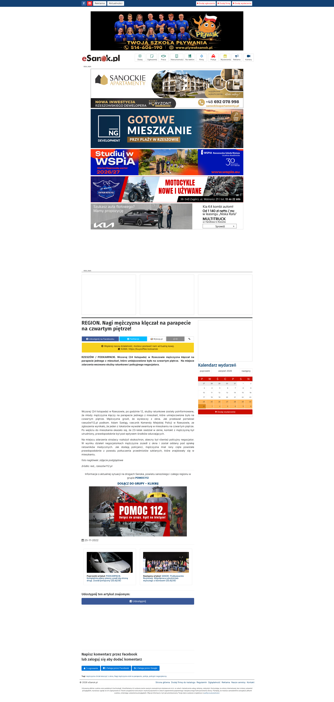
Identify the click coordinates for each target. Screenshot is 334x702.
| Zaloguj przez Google (146, 668)
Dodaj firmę (224, 3)
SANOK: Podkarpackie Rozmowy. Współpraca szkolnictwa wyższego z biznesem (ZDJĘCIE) (163, 578)
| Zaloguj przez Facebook (117, 668)
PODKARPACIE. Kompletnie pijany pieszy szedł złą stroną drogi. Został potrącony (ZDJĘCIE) (107, 578)
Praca (163, 59)
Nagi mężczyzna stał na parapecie (128, 676)
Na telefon (189, 59)
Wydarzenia (225, 59)
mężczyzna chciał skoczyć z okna (99, 676)
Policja (213, 59)
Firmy (201, 59)
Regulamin (202, 682)
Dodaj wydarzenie (242, 3)
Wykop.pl (158, 339)
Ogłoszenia (152, 59)
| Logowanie (91, 668)
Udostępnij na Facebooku (101, 339)
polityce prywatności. (212, 693)
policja (145, 676)
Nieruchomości (177, 59)
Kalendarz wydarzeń (217, 365)
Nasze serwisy (238, 682)
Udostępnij (139, 601)
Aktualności (116, 3)
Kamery (248, 59)
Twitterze (134, 339)
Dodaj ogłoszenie (206, 3)
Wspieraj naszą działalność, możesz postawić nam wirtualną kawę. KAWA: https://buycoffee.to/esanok (138, 347)
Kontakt (250, 682)
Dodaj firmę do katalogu (183, 682)
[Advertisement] (167, 248)
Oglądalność (214, 682)
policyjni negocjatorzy (158, 676)
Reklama (100, 3)
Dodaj (140, 59)
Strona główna (163, 682)
